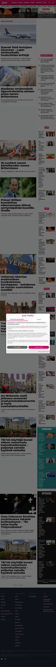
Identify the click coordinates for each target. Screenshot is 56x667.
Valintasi (39, 319)
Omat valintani (17, 347)
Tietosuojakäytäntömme (43, 351)
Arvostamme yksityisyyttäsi (17, 319)
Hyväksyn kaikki (39, 347)
